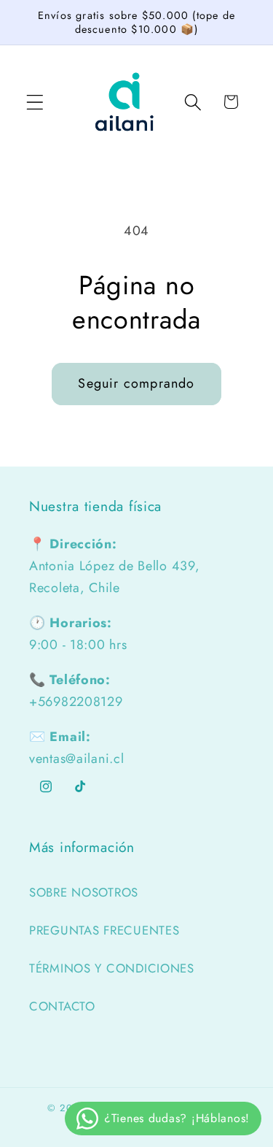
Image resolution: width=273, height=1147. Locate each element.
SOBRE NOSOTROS (83, 892)
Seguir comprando (136, 383)
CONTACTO (62, 1006)
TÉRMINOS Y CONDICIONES (111, 968)
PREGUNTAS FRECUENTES (104, 930)
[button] (35, 102)
